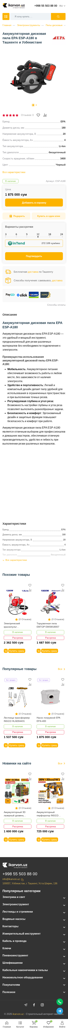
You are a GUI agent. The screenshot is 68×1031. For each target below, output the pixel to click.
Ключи (6, 948)
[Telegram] (25, 1005)
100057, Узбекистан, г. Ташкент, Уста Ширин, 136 (29, 883)
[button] (33, 105)
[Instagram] (42, 1005)
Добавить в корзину (34, 202)
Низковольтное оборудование (22, 977)
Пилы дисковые (54, 25)
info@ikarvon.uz (11, 879)
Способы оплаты (56, 304)
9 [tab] (26, 234)
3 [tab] (5, 234)
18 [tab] (49, 234)
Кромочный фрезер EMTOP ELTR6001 (47, 625)
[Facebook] (34, 1005)
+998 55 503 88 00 (45, 5)
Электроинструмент (15, 904)
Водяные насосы (13, 919)
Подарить (19, 216)
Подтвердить (34, 256)
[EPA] (59, 38)
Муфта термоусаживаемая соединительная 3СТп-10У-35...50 (47, 719)
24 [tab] (61, 234)
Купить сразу (16, 650)
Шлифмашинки (12, 962)
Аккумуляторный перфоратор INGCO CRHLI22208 (15, 814)
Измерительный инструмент (21, 933)
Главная (6, 25)
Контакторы (10, 926)
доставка (33, 271)
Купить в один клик (48, 216)
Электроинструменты (28, 25)
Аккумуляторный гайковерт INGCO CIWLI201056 (46, 814)
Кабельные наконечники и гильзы (25, 970)
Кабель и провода (14, 941)
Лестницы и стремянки (17, 911)
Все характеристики (13, 172)
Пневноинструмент (15, 955)
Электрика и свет (13, 897)
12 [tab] (38, 234)
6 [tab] (16, 234)
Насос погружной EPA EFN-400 (15, 719)
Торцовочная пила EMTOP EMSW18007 (15, 625)
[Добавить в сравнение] (45, 115)
